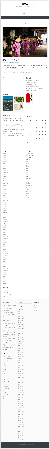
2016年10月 (5, 270)
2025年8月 (5, 167)
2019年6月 (5, 227)
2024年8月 (5, 176)
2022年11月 (5, 199)
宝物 (27, 176)
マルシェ (28, 159)
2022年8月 (5, 204)
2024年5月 (5, 180)
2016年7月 (5, 276)
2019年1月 (5, 234)
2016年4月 (5, 281)
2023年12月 (5, 183)
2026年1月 (5, 161)
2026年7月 (5, 155)
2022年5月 (5, 210)
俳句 (27, 161)
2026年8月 (5, 153)
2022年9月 (5, 202)
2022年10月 (5, 200)
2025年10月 (5, 163)
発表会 (27, 189)
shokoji (17, 62)
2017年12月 (5, 251)
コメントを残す (40, 72)
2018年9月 (5, 240)
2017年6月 (5, 263)
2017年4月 (5, 265)
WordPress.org (6, 296)
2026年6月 (5, 157)
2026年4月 (5, 159)
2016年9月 (5, 272)
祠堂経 (27, 193)
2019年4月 (5, 231)
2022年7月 (5, 206)
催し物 (14, 72)
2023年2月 (5, 195)
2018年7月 (5, 244)
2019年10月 (5, 221)
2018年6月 (5, 246)
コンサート (28, 157)
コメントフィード (7, 294)
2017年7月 (5, 261)
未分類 (27, 182)
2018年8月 (5, 242)
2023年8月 (5, 187)
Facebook (25, 10)
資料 (27, 199)
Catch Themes (30, 445)
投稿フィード (6, 292)
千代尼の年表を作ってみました (10, 129)
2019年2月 (5, 232)
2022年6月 (5, 208)
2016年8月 (5, 274)
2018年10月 (5, 238)
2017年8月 (5, 259)
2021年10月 (5, 214)
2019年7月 (5, 225)
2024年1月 (5, 182)
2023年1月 (5, 197)
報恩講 (35, 72)
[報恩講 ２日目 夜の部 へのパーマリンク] (25, 42)
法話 (27, 187)
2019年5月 (5, 229)
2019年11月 (5, 219)
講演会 (27, 197)
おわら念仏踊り (9, 72)
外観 (27, 174)
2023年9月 (5, 185)
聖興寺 (25, 4)
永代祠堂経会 (29, 183)
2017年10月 (5, 255)
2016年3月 (5, 283)
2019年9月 (5, 223)
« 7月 (27, 146)
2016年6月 (5, 278)
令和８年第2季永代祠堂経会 (32, 86)
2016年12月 (5, 268)
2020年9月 (5, 217)
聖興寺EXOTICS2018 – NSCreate (16, 135)
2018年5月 (5, 248)
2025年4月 (5, 168)
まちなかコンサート (30, 155)
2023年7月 (5, 189)
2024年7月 (5, 178)
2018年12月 (5, 236)
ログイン (5, 290)
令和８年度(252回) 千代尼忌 (32, 80)
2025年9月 (5, 165)
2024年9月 (5, 174)
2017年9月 (5, 257)
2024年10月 (5, 172)
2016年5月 (5, 280)
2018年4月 (5, 249)
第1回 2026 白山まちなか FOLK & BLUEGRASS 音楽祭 (9, 314)
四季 (18, 72)
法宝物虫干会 (29, 185)
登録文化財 (28, 191)
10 (30, 131)
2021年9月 (5, 216)
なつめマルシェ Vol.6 (31, 82)
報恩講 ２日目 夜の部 (11, 60)
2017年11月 (5, 253)
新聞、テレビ (29, 178)
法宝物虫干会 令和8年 (31, 84)
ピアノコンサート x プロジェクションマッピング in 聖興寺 (9, 332)
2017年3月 (5, 266)
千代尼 (27, 167)
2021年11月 (5, 212)
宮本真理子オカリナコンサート (10, 120)
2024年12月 (5, 170)
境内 (20, 72)
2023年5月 (5, 191)
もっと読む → (21, 68)
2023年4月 (5, 193)
